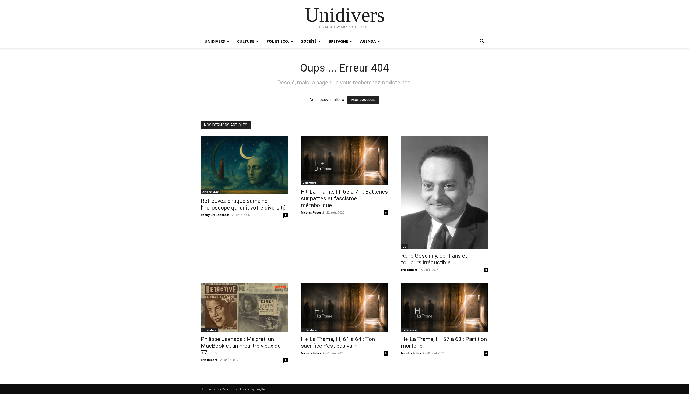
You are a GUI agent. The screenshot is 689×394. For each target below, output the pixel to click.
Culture (245, 41)
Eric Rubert (409, 270)
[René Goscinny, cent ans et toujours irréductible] (444, 192)
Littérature (310, 182)
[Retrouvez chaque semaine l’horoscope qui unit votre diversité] (244, 165)
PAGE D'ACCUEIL (363, 100)
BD (404, 247)
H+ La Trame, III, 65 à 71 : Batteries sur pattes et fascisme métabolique (344, 198)
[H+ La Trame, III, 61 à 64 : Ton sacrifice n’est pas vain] (344, 307)
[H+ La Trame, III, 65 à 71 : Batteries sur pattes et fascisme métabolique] (344, 160)
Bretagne (338, 41)
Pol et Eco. (277, 41)
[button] (481, 41)
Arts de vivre (210, 192)
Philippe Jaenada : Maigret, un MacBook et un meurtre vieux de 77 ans (241, 346)
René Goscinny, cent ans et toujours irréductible (434, 259)
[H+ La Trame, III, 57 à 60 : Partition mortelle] (444, 307)
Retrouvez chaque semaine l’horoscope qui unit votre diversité (243, 204)
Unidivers (215, 41)
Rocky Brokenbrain (215, 215)
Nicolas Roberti (312, 212)
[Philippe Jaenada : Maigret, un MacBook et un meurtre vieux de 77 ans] (244, 307)
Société (309, 41)
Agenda (368, 41)
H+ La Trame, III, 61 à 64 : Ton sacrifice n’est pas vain (338, 342)
